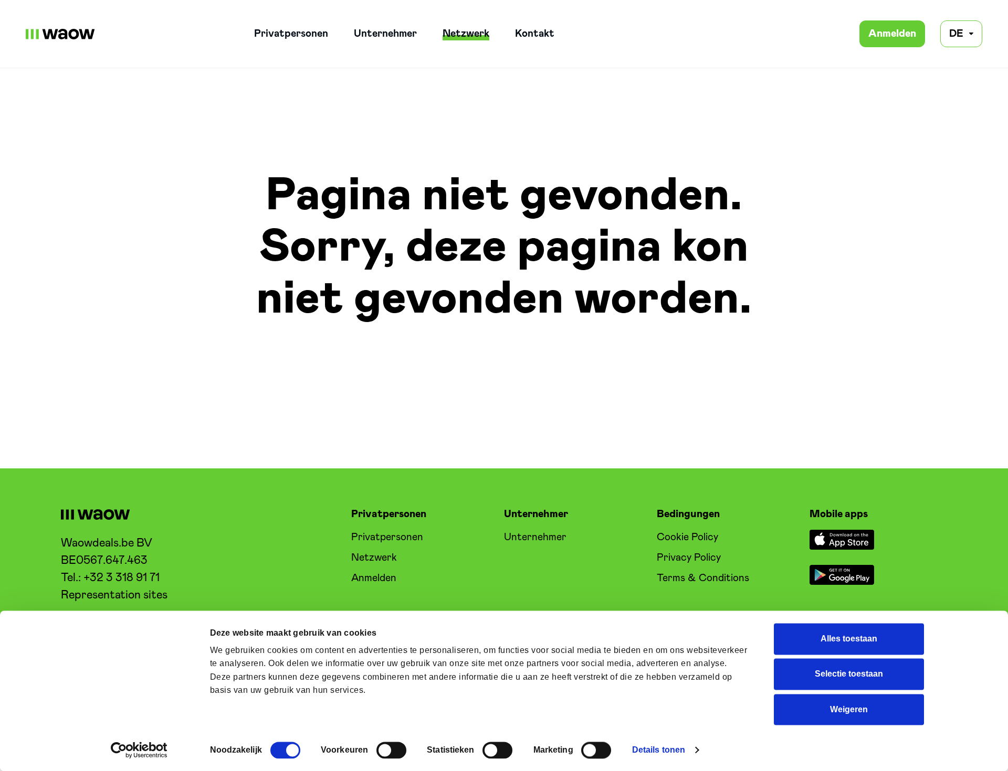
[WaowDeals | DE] (60, 34)
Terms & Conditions (703, 578)
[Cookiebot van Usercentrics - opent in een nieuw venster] (139, 750)
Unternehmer (385, 34)
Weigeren (849, 709)
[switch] (391, 750)
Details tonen (658, 749)
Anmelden (892, 34)
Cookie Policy (687, 537)
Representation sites (114, 595)
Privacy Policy (689, 558)
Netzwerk (466, 34)
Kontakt (534, 34)
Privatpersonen (291, 34)
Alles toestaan (849, 638)
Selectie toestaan (849, 674)
